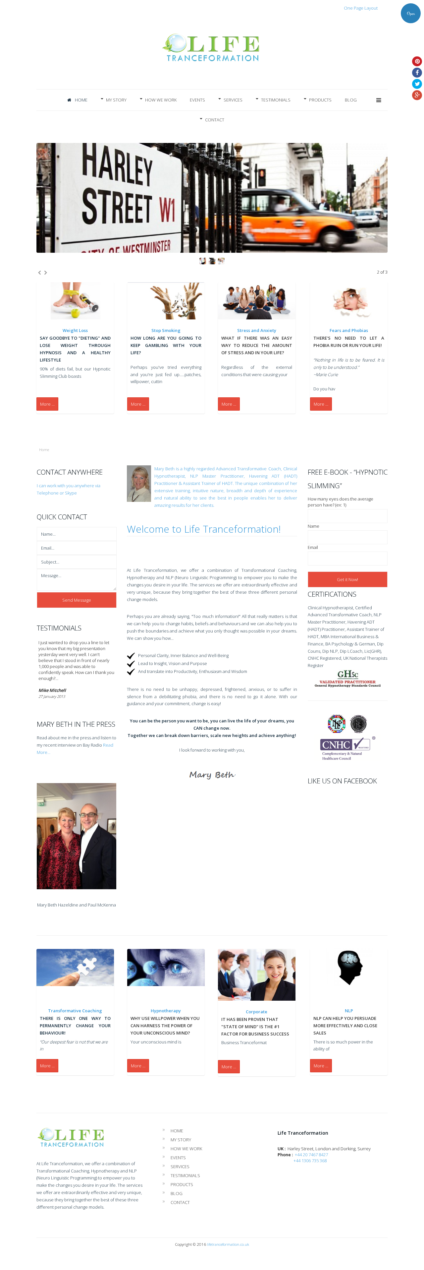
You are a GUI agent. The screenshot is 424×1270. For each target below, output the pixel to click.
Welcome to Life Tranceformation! (204, 529)
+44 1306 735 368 (309, 1161)
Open (411, 13)
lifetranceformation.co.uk (228, 1244)
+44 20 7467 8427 (311, 1155)
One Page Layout (361, 8)
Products (320, 100)
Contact (214, 120)
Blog (351, 100)
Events (197, 100)
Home (80, 100)
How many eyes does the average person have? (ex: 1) (340, 502)
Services (233, 100)
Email (313, 547)
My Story (116, 100)
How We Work (161, 100)
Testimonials (276, 100)
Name (313, 526)
